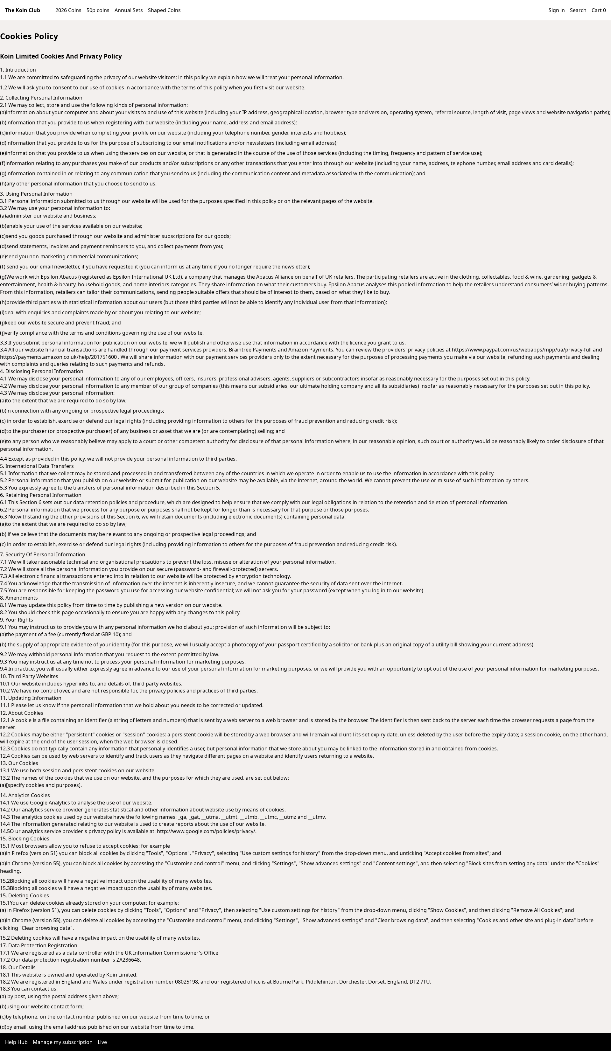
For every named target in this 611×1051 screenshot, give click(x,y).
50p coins (98, 10)
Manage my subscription (63, 1042)
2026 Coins (68, 10)
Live (102, 1042)
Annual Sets (129, 10)
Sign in (557, 10)
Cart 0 (599, 10)
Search (578, 10)
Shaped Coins (164, 10)
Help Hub (16, 1042)
